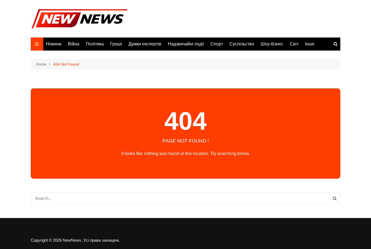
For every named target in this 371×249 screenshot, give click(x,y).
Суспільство (241, 44)
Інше (310, 44)
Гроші (116, 44)
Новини (53, 44)
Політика (95, 44)
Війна (73, 44)
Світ (294, 44)
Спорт (216, 44)
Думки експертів (144, 44)
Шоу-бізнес (272, 44)
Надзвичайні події (186, 44)
